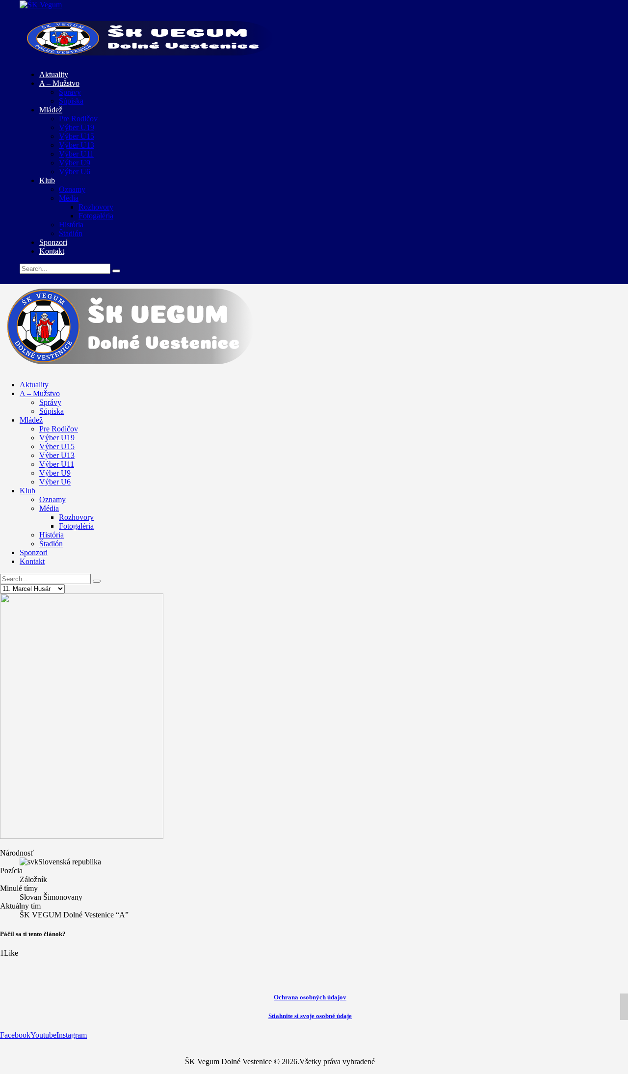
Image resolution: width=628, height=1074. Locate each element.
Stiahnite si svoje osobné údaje (310, 1016)
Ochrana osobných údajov (310, 997)
